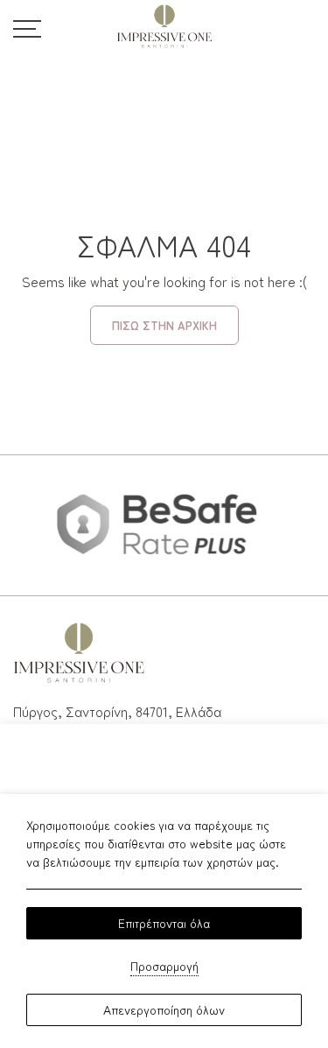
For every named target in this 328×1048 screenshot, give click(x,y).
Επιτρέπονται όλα (164, 923)
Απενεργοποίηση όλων (164, 1009)
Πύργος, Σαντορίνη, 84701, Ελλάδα (117, 710)
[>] (27, 26)
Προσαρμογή (164, 965)
